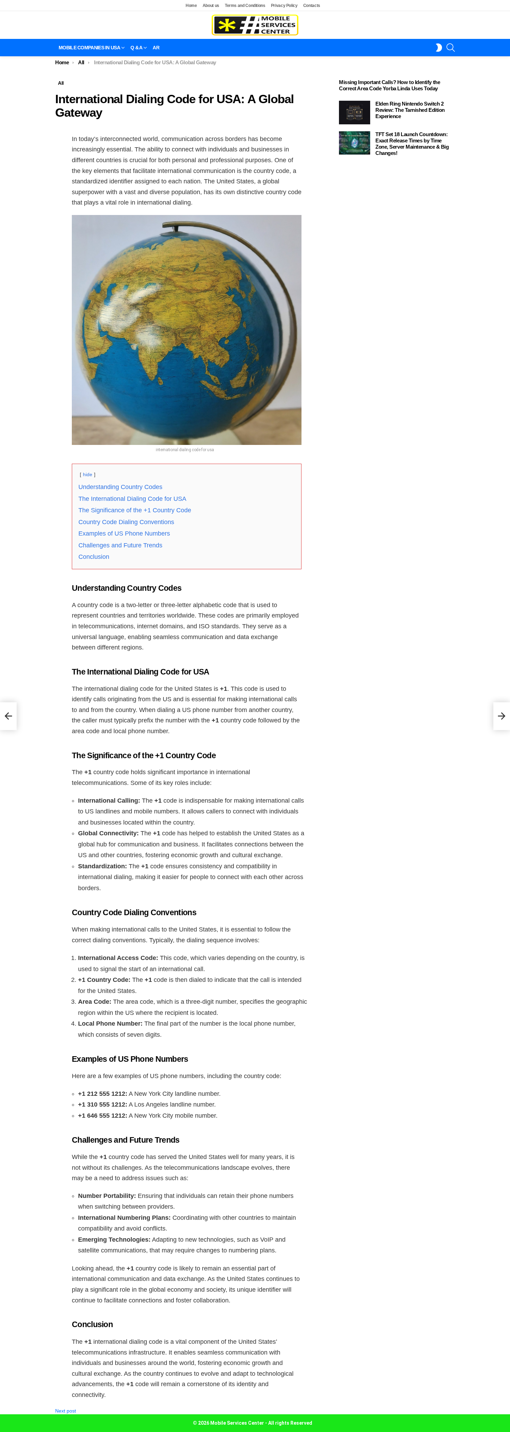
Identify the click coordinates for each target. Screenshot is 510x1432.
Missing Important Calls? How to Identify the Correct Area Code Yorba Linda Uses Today (389, 85)
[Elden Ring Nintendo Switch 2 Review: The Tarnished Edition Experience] (354, 112)
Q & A (136, 47)
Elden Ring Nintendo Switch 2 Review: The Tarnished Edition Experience (410, 110)
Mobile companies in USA (89, 47)
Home (191, 5)
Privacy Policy (284, 5)
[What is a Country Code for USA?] (8, 716)
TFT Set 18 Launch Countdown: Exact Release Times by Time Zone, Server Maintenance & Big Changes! (412, 143)
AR (156, 47)
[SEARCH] (451, 48)
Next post (65, 1411)
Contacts (311, 5)
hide (87, 474)
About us (211, 5)
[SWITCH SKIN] (439, 48)
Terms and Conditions (245, 5)
